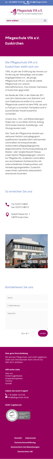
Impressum (30, 438)
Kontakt (18, 438)
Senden (43, 333)
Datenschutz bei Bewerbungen (25, 447)
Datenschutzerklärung (25, 442)
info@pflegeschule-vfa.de (18, 397)
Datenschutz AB (25, 451)
